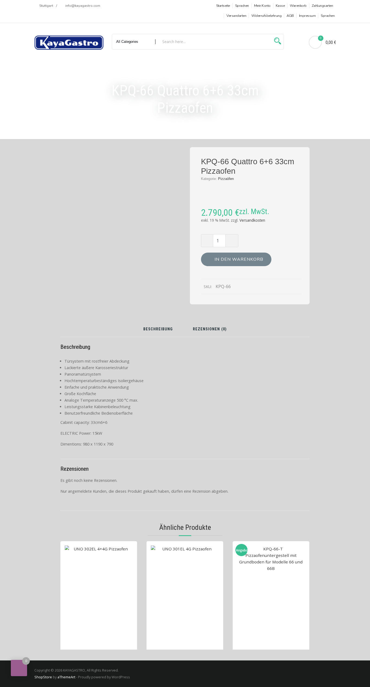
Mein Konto (262, 5)
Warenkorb (298, 5)
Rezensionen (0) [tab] (210, 329)
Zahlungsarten (322, 5)
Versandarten (236, 15)
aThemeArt (66, 677)
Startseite (223, 5)
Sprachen (242, 5)
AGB (290, 15)
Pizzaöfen (226, 179)
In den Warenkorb (239, 259)
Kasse (280, 5)
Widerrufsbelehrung (266, 15)
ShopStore (43, 677)
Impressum (307, 15)
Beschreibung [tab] (158, 329)
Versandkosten (252, 220)
